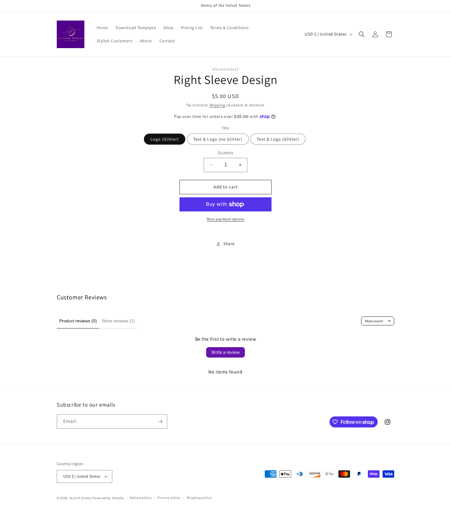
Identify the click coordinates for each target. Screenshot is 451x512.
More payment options (226, 219)
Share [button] (229, 243)
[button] (361, 34)
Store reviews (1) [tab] (118, 320)
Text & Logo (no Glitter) (217, 139)
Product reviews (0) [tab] (78, 320)
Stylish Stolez (80, 498)
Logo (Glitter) (164, 139)
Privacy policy (169, 497)
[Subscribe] (160, 421)
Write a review (225, 352)
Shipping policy (199, 497)
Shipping (217, 105)
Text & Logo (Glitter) (278, 139)
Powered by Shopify (108, 498)
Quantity (225, 152)
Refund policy (141, 497)
